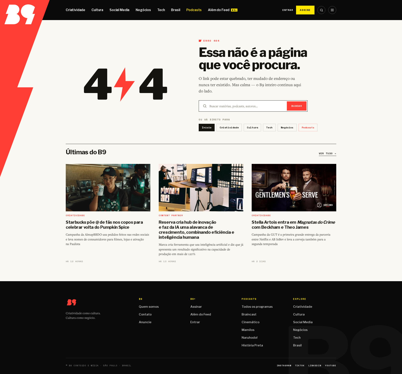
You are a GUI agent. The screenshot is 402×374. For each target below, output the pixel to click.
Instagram (284, 365)
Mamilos (248, 330)
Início (206, 127)
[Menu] (332, 10)
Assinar (196, 307)
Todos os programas (257, 307)
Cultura (97, 10)
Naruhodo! (250, 338)
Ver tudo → (327, 153)
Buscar (296, 106)
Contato (145, 314)
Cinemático (250, 322)
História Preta (252, 345)
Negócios (143, 10)
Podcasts (194, 10)
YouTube (330, 365)
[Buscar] (321, 10)
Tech (161, 10)
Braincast (249, 314)
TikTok (300, 365)
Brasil (175, 10)
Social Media (119, 10)
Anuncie (145, 322)
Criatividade (75, 10)
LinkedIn (314, 365)
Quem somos (149, 307)
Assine (305, 10)
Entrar (287, 10)
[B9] (25, 10)
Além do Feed (218, 10)
